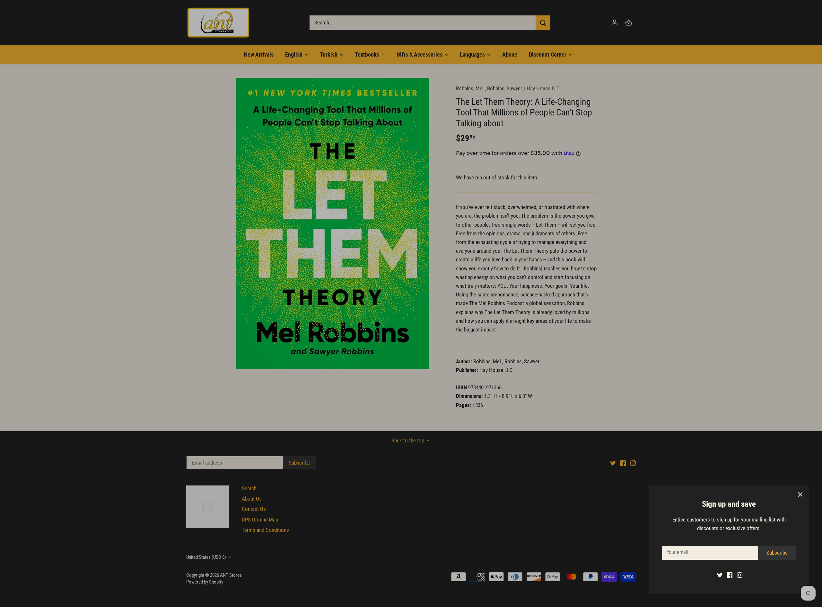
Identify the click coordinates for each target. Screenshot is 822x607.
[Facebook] (729, 575)
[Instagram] (739, 575)
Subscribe (777, 552)
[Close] (800, 494)
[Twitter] (719, 575)
